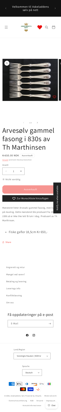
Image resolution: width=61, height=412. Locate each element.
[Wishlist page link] (39, 27)
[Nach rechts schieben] (37, 122)
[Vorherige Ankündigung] (5, 8)
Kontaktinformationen (32, 405)
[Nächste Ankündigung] (55, 8)
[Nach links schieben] (23, 122)
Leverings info (13, 288)
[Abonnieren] (49, 323)
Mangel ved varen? (15, 274)
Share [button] (8, 242)
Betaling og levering (16, 281)
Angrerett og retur (15, 267)
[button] (6, 27)
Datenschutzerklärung (18, 401)
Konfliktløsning (14, 295)
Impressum (50, 401)
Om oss (10, 302)
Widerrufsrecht (50, 396)
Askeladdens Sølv (18, 396)
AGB (31, 401)
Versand (5, 160)
